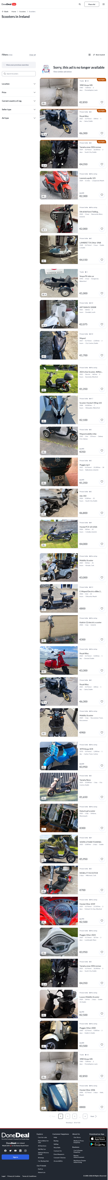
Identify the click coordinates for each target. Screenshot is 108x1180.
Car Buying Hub (43, 1161)
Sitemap (41, 1157)
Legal (3, 1176)
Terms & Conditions (29, 1176)
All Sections (42, 1146)
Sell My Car (42, 1149)
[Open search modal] (80, 4)
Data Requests (59, 1154)
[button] (19, 83)
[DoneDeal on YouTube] (15, 1150)
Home (13, 11)
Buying (56, 1141)
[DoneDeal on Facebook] (5, 1150)
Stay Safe (57, 1147)
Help (55, 1137)
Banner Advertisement (79, 1156)
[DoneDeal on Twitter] (10, 1150)
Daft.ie (40, 1169)
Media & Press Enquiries (79, 1141)
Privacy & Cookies (13, 1176)
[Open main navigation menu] (104, 4)
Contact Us (58, 1151)
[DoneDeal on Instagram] (25, 1150)
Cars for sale (42, 1137)
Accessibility (58, 1161)
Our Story (77, 1137)
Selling (56, 1144)
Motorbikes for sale (43, 1141)
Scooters (22, 11)
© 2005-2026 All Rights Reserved (94, 1176)
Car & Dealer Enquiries (78, 1151)
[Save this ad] (101, 102)
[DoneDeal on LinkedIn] (20, 1150)
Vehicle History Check (43, 1153)
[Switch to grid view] (89, 55)
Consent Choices (60, 1157)
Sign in (15, 1157)
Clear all (32, 55)
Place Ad (91, 4)
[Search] (5, 74)
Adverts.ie (41, 1172)
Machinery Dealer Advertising (80, 1161)
